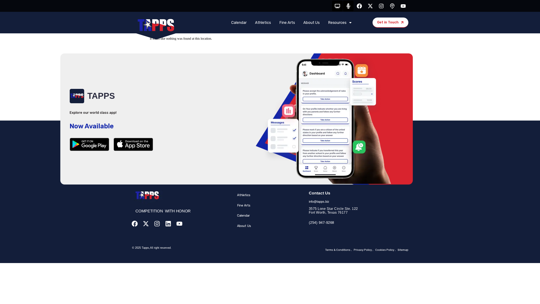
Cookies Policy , (385, 249)
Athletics (263, 22)
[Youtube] (403, 6)
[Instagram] (381, 6)
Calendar (239, 22)
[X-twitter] (370, 6)
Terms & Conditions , (338, 249)
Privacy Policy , (363, 249)
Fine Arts (287, 22)
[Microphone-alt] (348, 6)
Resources (337, 22)
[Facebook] (359, 6)
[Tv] (337, 6)
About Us (311, 22)
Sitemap (403, 249)
